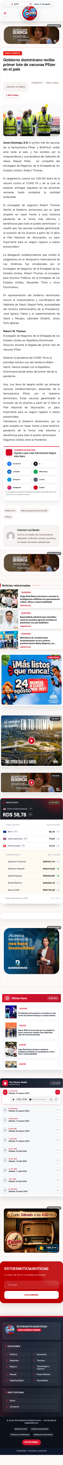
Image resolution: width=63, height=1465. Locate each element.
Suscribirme (31, 1295)
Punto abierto (12, 53)
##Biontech (10, 511)
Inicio (12, 1400)
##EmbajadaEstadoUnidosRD (34, 511)
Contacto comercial (37, 1450)
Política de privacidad (39, 1429)
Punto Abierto (43, 1374)
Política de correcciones (43, 1435)
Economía (42, 1354)
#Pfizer (8, 517)
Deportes (14, 1360)
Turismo (41, 1360)
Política (13, 1354)
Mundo (13, 1374)
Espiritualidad (16, 1380)
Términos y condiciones (20, 1435)
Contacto (14, 1406)
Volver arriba (31, 1442)
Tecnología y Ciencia (43, 1367)
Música (13, 1366)
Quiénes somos (21, 1429)
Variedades (42, 1380)
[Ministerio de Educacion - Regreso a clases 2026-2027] (31, 680)
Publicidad (21, 1450)
